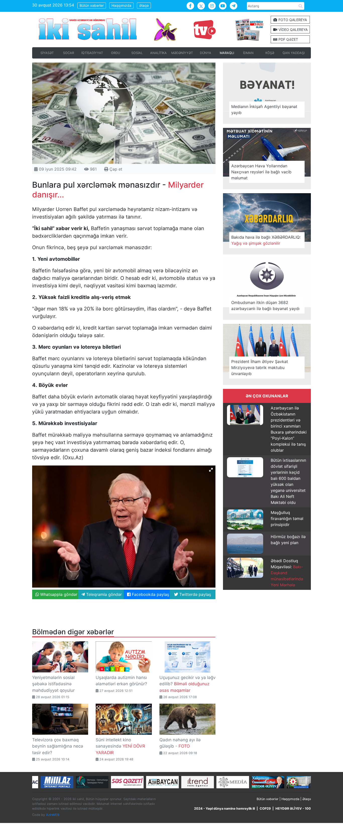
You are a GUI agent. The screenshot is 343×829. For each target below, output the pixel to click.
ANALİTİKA (158, 53)
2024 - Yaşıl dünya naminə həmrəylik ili (224, 808)
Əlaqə (144, 5)
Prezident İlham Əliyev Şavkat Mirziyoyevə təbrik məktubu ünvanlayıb (259, 367)
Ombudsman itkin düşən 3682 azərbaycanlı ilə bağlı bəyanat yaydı (265, 305)
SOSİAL (137, 53)
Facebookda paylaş (150, 594)
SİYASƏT (47, 53)
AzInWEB (52, 815)
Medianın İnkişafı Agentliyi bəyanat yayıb (264, 109)
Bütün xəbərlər (92, 5)
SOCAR (68, 53)
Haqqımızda (121, 5)
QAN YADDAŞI (293, 53)
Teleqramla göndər (103, 594)
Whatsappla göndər (58, 594)
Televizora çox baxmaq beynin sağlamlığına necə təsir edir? (57, 746)
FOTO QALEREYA (292, 20)
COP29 (265, 808)
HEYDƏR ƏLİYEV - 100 (293, 808)
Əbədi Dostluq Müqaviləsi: (287, 572)
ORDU (115, 53)
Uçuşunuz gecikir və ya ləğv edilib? (187, 684)
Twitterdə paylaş (194, 594)
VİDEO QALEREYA (292, 29)
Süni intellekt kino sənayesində (120, 746)
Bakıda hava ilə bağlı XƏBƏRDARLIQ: (266, 240)
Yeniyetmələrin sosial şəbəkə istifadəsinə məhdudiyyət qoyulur (53, 684)
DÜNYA (205, 53)
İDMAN (248, 53)
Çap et (115, 169)
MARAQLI (227, 53)
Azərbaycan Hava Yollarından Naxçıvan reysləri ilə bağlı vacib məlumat (261, 171)
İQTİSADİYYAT (92, 53)
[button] (211, 470)
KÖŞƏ (269, 53)
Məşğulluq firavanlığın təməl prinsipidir (287, 518)
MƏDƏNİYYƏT (182, 53)
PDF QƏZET (287, 39)
